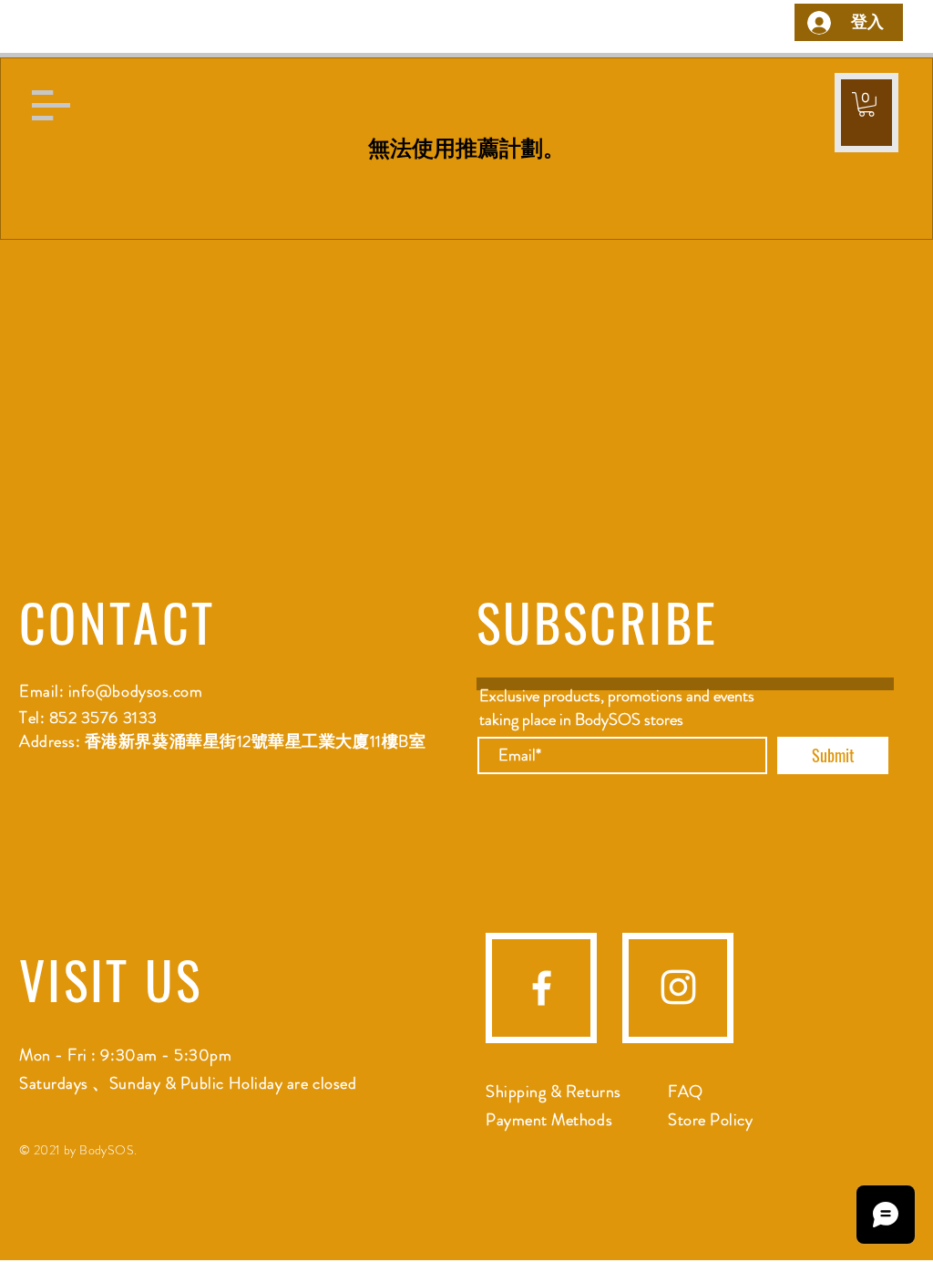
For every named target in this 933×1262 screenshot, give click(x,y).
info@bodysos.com (135, 691)
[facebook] (541, 988)
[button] (51, 105)
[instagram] (678, 987)
